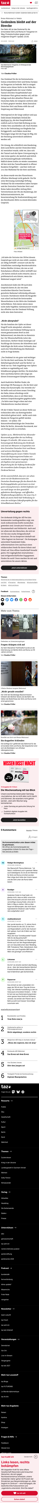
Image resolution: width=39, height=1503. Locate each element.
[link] (6, 8)
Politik (3, 1107)
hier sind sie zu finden (10, 852)
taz (6, 1086)
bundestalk (5, 1274)
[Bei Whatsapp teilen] (20, 599)
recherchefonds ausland (10, 1249)
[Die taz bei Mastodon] (13, 1093)
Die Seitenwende (7, 1208)
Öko (2, 1112)
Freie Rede (5, 1295)
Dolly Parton (5, 1178)
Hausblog (4, 1203)
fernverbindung (7, 1279)
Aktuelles (4, 1198)
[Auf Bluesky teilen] (11, 599)
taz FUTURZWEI (7, 1387)
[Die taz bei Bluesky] (18, 1093)
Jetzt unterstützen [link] (19, 568)
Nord (3, 1137)
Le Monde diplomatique (10, 1392)
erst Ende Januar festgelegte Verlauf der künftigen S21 (19, 118)
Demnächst (5, 1346)
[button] (36, 3)
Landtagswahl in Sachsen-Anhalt (13, 1168)
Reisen (3, 1412)
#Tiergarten (12, 582)
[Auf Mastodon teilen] (7, 599)
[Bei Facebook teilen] (16, 599)
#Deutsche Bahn (32, 582)
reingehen (5, 1300)
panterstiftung (6, 1254)
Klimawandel (6, 1183)
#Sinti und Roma (13, 585)
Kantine (4, 1417)
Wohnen (4, 1173)
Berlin (3, 1132)
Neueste (29, 830)
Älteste (35, 830)
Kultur (3, 1122)
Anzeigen (4, 1428)
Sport (3, 1127)
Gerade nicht (28, 1457)
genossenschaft (7, 1239)
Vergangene (5, 1361)
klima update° (6, 1284)
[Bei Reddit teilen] (30, 599)
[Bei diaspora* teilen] (25, 599)
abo (2, 1234)
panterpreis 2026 (7, 1259)
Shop (3, 1423)
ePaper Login (6, 1453)
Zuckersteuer (6, 1158)
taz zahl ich (5, 1244)
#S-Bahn (4, 585)
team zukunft (6, 1315)
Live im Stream (6, 1356)
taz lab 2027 (5, 1366)
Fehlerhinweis (25, 591)
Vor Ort (4, 1351)
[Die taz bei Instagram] (22, 1093)
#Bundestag (21, 582)
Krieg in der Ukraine (8, 1163)
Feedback (5, 1443)
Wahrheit (4, 1142)
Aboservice (5, 1448)
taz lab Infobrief (7, 1330)
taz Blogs (4, 1381)
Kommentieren (15, 591)
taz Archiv (5, 1397)
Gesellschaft (5, 1117)
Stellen (3, 1213)
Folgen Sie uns (5, 1092)
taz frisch (4, 1320)
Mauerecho (5, 1290)
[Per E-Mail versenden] (2, 599)
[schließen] (36, 1457)
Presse (3, 1218)
